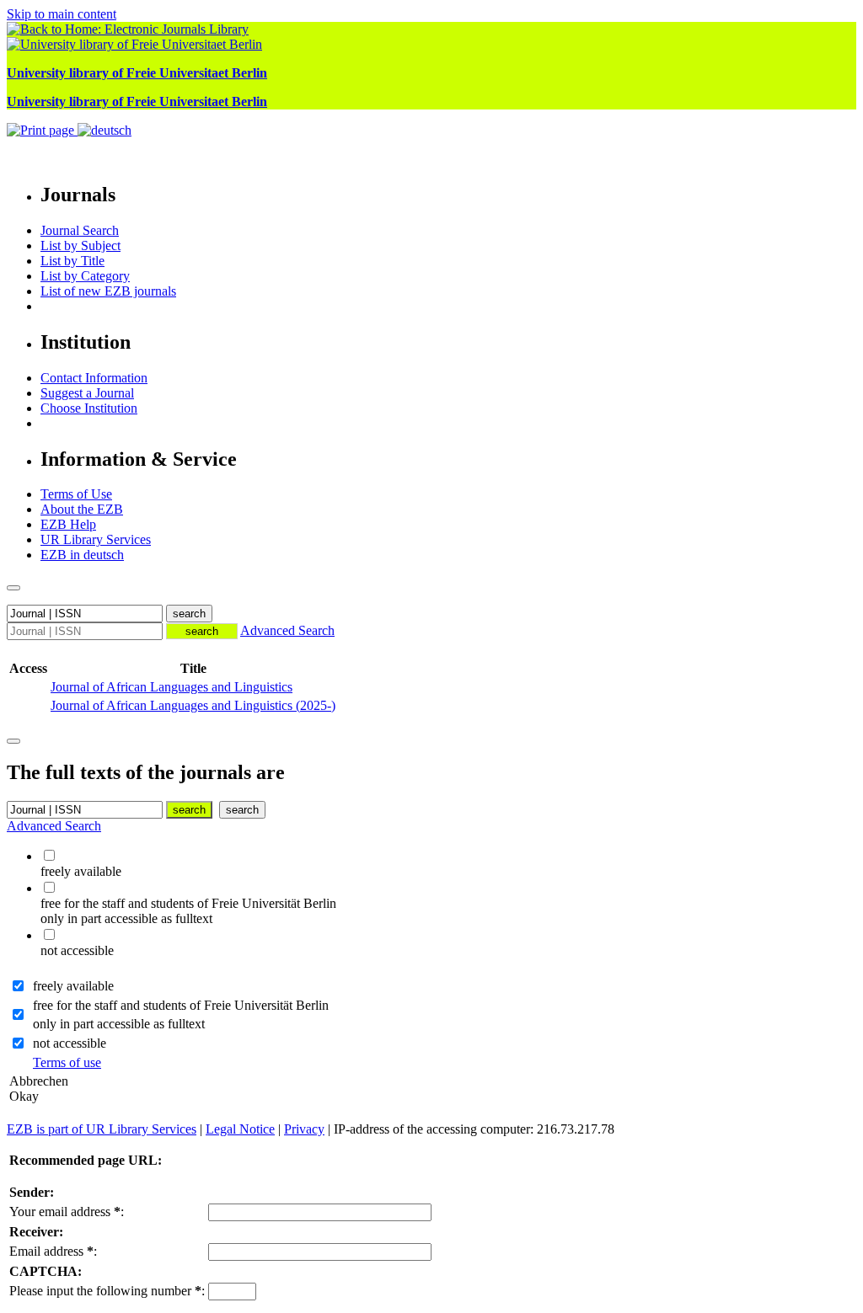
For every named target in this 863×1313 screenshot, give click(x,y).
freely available (73, 986)
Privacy (304, 1129)
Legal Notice (240, 1129)
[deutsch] (104, 130)
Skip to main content (61, 14)
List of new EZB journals (108, 291)
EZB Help (68, 524)
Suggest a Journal (87, 393)
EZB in (82, 554)
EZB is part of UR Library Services (101, 1129)
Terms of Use (76, 494)
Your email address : (66, 1211)
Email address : (53, 1251)
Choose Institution (88, 408)
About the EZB (81, 509)
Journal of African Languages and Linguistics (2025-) (193, 705)
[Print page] (42, 130)
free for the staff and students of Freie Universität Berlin (181, 1005)
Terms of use (67, 1062)
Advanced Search (287, 630)
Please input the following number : (107, 1291)
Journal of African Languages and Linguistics (171, 687)
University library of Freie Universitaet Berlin (137, 73)
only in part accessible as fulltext (119, 1024)
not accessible (69, 1043)
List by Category (85, 276)
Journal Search (79, 230)
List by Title (72, 261)
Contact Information (93, 378)
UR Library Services (95, 539)
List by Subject (80, 245)
